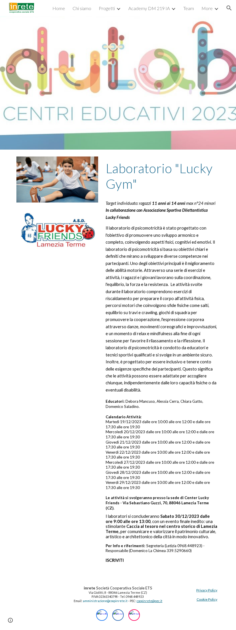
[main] (161, 176)
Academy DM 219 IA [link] (149, 8)
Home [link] (58, 8)
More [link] (207, 8)
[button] (229, 8)
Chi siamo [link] (82, 8)
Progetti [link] (107, 8)
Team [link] (188, 8)
